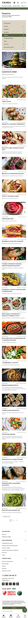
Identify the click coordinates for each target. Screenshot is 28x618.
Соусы (3, 555)
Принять (14, 608)
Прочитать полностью (8, 74)
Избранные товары (6, 536)
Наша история (5, 563)
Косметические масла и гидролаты (10, 550)
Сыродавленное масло (7, 543)
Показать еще (6, 516)
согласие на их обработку (8, 604)
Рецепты (4, 534)
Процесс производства (7, 561)
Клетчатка (4, 552)
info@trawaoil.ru (5, 580)
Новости (4, 566)
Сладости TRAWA (6, 547)
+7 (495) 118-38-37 (9, 575)
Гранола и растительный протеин (10, 545)
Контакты (4, 568)
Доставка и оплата (6, 570)
